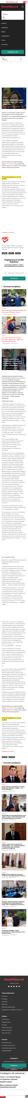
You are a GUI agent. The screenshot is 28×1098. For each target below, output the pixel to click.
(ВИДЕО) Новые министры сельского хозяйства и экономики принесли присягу (13, 875)
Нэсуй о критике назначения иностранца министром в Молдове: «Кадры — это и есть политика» (13, 788)
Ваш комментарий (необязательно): (9, 1086)
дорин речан (4, 757)
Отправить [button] (3, 1097)
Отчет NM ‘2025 (6, 1033)
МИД (11, 253)
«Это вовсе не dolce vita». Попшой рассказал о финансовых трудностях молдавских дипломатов (12, 339)
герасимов (4, 253)
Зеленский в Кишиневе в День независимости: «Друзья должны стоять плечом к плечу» (13, 932)
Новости (4, 335)
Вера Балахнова (6, 343)
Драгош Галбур (12, 757)
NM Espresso (5, 1019)
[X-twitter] (11, 986)
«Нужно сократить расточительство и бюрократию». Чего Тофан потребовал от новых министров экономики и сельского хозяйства (13, 846)
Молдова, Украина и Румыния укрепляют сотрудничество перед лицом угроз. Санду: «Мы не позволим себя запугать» (13, 903)
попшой (18, 253)
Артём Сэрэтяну (6, 314)
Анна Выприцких (7, 106)
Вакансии (4, 1004)
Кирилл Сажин (5, 820)
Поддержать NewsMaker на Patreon (12, 1009)
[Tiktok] (16, 986)
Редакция (4, 999)
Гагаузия (4, 1025)
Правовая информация (8, 1007)
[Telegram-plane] (19, 986)
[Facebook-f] (8, 986)
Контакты (4, 1001)
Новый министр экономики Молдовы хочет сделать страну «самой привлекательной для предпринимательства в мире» (14, 817)
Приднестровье (6, 1022)
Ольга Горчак (6, 368)
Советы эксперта (6, 1030)
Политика (5, 97)
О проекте (5, 996)
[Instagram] (14, 986)
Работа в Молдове (7, 1027)
